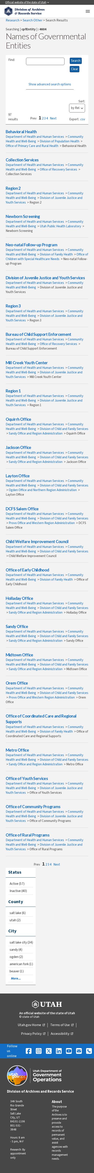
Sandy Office (17, 626)
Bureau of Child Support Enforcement (38, 334)
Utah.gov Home (31, 1025)
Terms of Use (61, 1025)
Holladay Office (19, 598)
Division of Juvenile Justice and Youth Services (45, 277)
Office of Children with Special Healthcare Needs (47, 256)
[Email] (79, 1051)
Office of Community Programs (33, 806)
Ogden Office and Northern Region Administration (43, 490)
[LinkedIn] (59, 1051)
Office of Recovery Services (59, 169)
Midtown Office (19, 654)
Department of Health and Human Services (35, 137)
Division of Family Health (56, 254)
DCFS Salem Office (22, 508)
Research (13, 20)
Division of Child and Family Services (64, 429)
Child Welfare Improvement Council (37, 541)
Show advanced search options (50, 84)
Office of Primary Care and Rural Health (32, 146)
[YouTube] (69, 1051)
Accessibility (62, 1034)
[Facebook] (29, 1051)
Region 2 (13, 188)
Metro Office (17, 749)
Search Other (33, 20)
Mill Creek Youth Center (27, 362)
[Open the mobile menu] (87, 11)
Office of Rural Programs (27, 834)
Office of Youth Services (27, 778)
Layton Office (18, 475)
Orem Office (17, 682)
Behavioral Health (21, 131)
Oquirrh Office (18, 419)
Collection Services (22, 159)
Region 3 (13, 305)
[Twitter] (49, 1051)
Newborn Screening (23, 216)
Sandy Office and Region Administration (36, 433)
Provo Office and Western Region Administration (42, 523)
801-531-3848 (15, 1128)
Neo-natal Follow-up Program (31, 244)
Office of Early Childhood (27, 569)
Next (53, 118)
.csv (82, 119)
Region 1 (13, 390)
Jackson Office (18, 447)
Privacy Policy (33, 1034)
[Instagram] (39, 1051)
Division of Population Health (60, 141)
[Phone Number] (89, 1051)
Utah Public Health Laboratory (61, 226)
